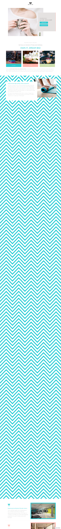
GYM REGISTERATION (44, 25)
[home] (30, 2)
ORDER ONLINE (43, 22)
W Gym (14, 65)
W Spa (30, 65)
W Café (47, 65)
